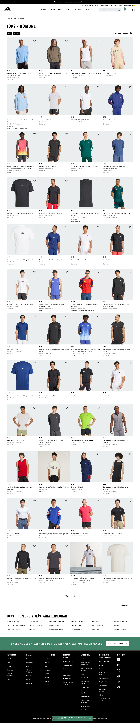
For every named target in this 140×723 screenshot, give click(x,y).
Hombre (44, 10)
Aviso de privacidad (75, 718)
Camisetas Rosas (77, 625)
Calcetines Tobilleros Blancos (35, 626)
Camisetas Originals (78, 621)
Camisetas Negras (56, 629)
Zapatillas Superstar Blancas (14, 630)
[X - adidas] (125, 671)
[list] (60, 33)
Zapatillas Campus (77, 629)
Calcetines (31, 629)
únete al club (127, 5)
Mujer (53, 10)
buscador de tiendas (87, 5)
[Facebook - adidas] (125, 660)
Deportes (78, 10)
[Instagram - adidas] (125, 665)
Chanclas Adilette (13, 621)
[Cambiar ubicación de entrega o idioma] (134, 5)
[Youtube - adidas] (125, 687)
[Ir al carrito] (133, 9)
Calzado (68, 10)
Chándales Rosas (120, 629)
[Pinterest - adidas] (125, 676)
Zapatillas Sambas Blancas (16, 625)
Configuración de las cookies (42, 718)
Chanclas (95, 629)
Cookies (65, 718)
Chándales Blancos (120, 621)
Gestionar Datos (57, 718)
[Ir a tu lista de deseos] (128, 9)
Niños (60, 10)
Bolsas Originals (34, 621)
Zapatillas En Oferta (56, 621)
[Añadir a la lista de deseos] (34, 41)
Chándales (117, 625)
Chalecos (95, 621)
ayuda (96, 5)
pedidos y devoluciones (106, 5)
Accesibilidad (102, 718)
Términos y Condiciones (89, 718)
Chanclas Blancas (98, 625)
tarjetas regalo (118, 5)
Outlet (86, 10)
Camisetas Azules (55, 625)
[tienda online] (7, 8)
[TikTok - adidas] (125, 682)
